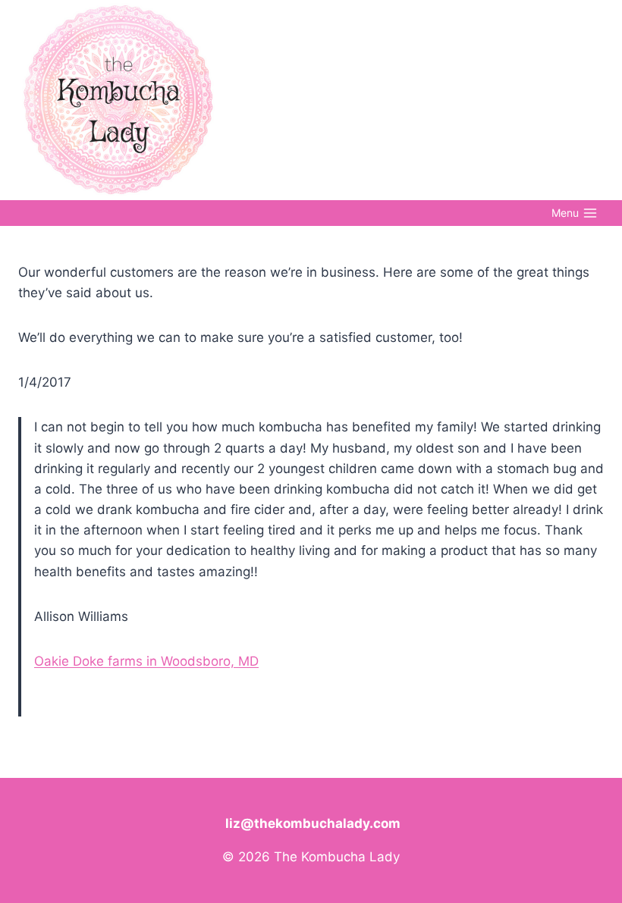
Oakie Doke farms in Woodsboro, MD (146, 661)
